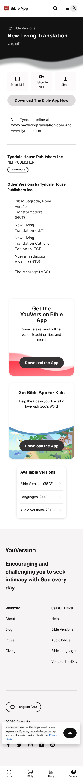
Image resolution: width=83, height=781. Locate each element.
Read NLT (17, 84)
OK (70, 733)
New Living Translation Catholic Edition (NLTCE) (32, 243)
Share (65, 84)
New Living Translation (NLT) (29, 228)
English (14, 43)
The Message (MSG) (32, 272)
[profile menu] (70, 8)
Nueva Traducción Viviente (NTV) (30, 259)
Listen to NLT (41, 84)
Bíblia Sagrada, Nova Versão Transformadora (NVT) (33, 209)
